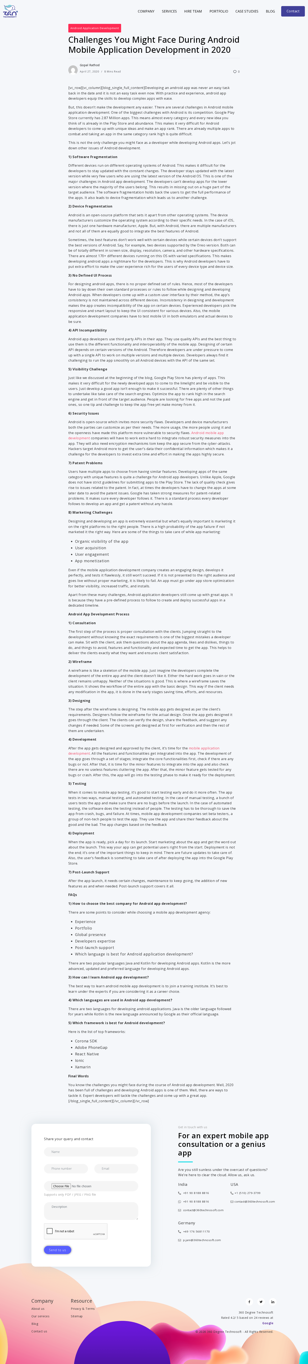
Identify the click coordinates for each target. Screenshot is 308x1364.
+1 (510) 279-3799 (247, 1193)
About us (37, 1309)
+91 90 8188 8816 (195, 1193)
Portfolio (219, 11)
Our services (40, 1316)
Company (146, 11)
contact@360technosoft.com (203, 1210)
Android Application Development (94, 28)
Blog (270, 11)
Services (169, 11)
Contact (293, 11)
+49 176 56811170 (196, 1231)
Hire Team (193, 11)
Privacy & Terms (83, 1309)
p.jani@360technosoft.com (201, 1240)
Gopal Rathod (90, 65)
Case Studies (247, 11)
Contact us (39, 1331)
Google (267, 1323)
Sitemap (77, 1316)
